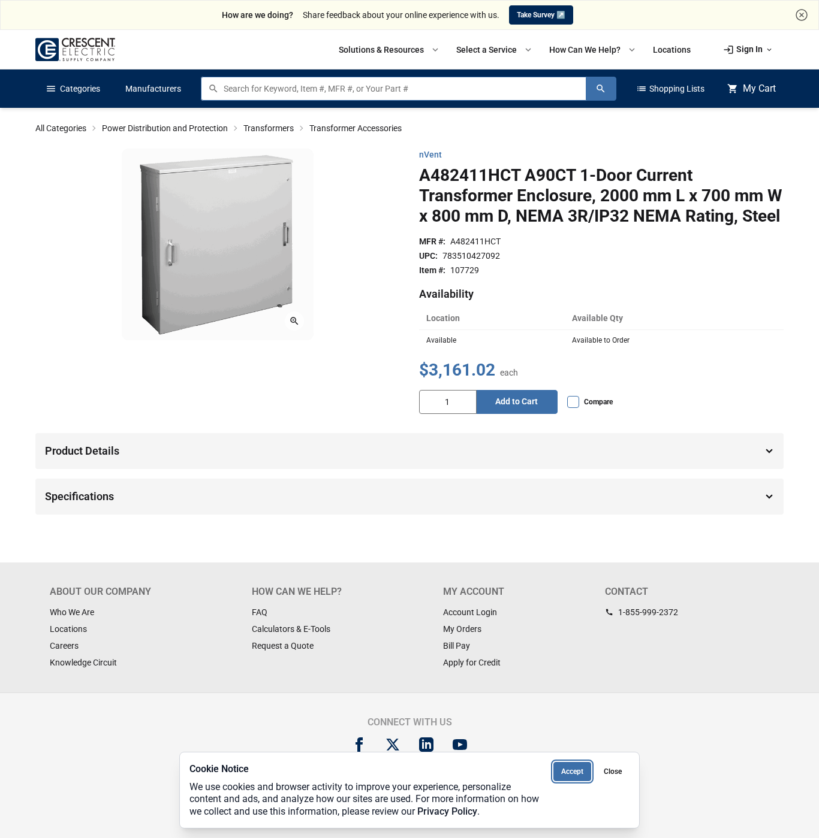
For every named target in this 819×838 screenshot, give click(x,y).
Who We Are (72, 612)
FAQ (259, 612)
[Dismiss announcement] (801, 15)
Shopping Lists (670, 88)
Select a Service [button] (495, 49)
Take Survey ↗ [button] (541, 15)
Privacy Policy (447, 811)
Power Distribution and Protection (165, 128)
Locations (68, 629)
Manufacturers (153, 88)
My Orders (462, 629)
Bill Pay (456, 646)
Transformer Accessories (355, 128)
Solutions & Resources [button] (390, 49)
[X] (393, 745)
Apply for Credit (472, 662)
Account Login (470, 612)
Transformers (268, 128)
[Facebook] (359, 745)
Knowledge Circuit (83, 662)
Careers (64, 646)
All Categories (60, 128)
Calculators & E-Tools (291, 629)
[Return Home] (75, 49)
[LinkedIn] (426, 745)
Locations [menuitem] (672, 50)
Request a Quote (283, 646)
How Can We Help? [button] (593, 49)
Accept (572, 771)
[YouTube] (460, 745)
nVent (430, 154)
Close (613, 771)
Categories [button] (73, 88)
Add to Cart (516, 401)
